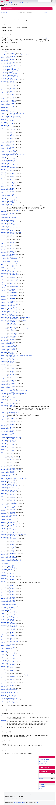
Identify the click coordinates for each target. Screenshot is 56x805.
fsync (4, 241)
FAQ (20, 2)
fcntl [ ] (9, 160)
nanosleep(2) (13, 400)
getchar (3, 267)
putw (4, 455)
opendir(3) (13, 418)
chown (8, 101)
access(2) (12, 59)
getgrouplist (12, 279)
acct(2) (12, 62)
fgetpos (5, 180)
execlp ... (7, 134)
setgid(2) (12, 494)
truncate (7, 648)
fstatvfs (6, 238)
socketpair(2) (13, 562)
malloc (4, 370)
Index (5, 2)
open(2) (12, 406)
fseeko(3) (12, 224)
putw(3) (12, 456)
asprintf (3, 87)
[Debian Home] (2, 3)
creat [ (10, 116)
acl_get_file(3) (14, 71)
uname (4, 654)
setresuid (8, 525)
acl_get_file (8, 69)
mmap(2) (12, 392)
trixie (40, 773)
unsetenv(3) (13, 664)
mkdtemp (5, 375)
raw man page (42, 763)
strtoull (8, 604)
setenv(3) (12, 491)
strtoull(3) (13, 606)
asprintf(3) (13, 88)
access (5, 57)
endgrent (3, 128)
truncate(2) (13, 650)
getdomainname (9, 273)
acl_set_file (9, 75)
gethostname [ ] (9, 290)
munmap (7, 396)
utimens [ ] (8, 672)
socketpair (11, 560)
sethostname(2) (14, 503)
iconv (14, 329)
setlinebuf (4, 504)
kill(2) (12, 342)
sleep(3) (12, 556)
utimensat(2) (13, 676)
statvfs (7, 569)
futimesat (9, 261)
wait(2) (12, 688)
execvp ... (7, 142)
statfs (6, 566)
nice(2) (12, 403)
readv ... (6, 475)
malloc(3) (12, 371)
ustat (5, 666)
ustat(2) (12, 667)
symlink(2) (13, 609)
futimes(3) (13, 260)
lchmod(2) (12, 345)
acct (4, 60)
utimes (6, 677)
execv (6, 136)
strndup (7, 584)
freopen (8, 217)
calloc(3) (12, 94)
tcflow (6, 616)
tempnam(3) (13, 635)
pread (11, 437)
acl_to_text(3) (14, 79)
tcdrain (5, 613)
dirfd (3, 119)
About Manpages (13, 2)
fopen (6, 204)
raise (3, 460)
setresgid (8, 522)
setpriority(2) (14, 515)
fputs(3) (12, 216)
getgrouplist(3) (14, 280)
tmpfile (3, 642)
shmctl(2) (12, 550)
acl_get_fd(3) (13, 68)
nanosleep (6, 399)
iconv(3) (12, 330)
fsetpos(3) (13, 227)
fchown (8, 151)
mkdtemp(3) (13, 377)
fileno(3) (12, 188)
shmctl (8, 548)
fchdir (5, 145)
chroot (5, 104)
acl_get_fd (6, 66)
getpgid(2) (13, 298)
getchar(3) (13, 268)
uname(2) (12, 655)
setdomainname (9, 487)
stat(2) (12, 565)
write (9, 698)
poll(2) (12, 433)
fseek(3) (12, 221)
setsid (2, 531)
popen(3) (12, 436)
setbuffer (7, 484)
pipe (4, 425)
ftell (3, 243)
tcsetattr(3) (13, 629)
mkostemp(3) (13, 383)
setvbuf (8, 543)
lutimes (7, 367)
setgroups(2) (13, 500)
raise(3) (12, 462)
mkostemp (7, 381)
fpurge (3, 198)
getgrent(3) (13, 277)
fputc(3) (12, 213)
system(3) (12, 611)
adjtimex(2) (13, 85)
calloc (6, 92)
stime (3, 572)
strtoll (8, 598)
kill (4, 340)
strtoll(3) (13, 600)
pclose (3, 422)
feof (3, 169)
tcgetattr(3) (13, 623)
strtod (6, 587)
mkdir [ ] (7, 372)
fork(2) (12, 194)
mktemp (5, 387)
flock (6, 189)
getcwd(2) (12, 271)
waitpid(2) (13, 697)
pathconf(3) (13, 421)
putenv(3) (12, 450)
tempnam (6, 634)
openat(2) (12, 414)
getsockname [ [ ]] (15, 317)
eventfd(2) (13, 132)
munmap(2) (12, 397)
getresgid (8, 305)
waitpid (8, 695)
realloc (5, 466)
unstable (6, 4)
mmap (14, 390)
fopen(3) (18, 210)
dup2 (5, 125)
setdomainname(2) (14, 488)
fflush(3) (12, 176)
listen (7, 358)
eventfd (7, 131)
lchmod (6, 343)
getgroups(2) (13, 283)
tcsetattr (9, 628)
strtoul (8, 601)
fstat (5, 229)
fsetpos (5, 226)
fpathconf (7, 195)
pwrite (11, 458)
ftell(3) (12, 245)
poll (7, 431)
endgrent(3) (13, 129)
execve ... (7, 139)
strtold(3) (13, 597)
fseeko (7, 223)
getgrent (3, 276)
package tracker (43, 761)
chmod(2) (12, 100)
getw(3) (12, 327)
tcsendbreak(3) (14, 626)
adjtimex (4, 84)
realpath (11, 469)
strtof (6, 590)
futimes (9, 258)
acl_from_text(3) (14, 65)
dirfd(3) (12, 120)
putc (3, 443)
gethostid (3, 287)
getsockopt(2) (13, 321)
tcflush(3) (13, 620)
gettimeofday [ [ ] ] (8, 323)
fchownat (13, 154)
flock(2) (12, 191)
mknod (7, 378)
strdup (4, 578)
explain (10, 4)
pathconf (7, 419)
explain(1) (4, 12)
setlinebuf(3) (13, 506)
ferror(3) (12, 173)
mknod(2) (12, 380)
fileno (3, 186)
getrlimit (7, 311)
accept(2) (12, 53)
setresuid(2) (13, 526)
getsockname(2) (14, 318)
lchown (9, 346)
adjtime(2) (13, 82)
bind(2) (12, 91)
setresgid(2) (13, 524)
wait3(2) (12, 691)
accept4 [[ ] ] (16, 54)
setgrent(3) (13, 497)
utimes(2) (12, 679)
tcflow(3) (12, 617)
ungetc (4, 657)
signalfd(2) (13, 553)
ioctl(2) (12, 339)
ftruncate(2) (13, 254)
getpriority (7, 302)
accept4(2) (13, 56)
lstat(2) (12, 365)
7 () (41, 788)
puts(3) (12, 453)
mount (15, 393)
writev (9, 701)
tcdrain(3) (13, 614)
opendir (5, 416)
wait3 (9, 689)
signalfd (8, 551)
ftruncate (7, 252)
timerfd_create (9, 639)
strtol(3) (12, 594)
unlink (5, 660)
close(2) (12, 109)
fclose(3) (12, 158)
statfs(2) (12, 568)
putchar (3, 446)
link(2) (12, 353)
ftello (3, 246)
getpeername (13, 293)
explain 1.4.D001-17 (26, 794)
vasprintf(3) (13, 682)
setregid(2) (13, 518)
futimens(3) (13, 257)
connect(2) (13, 114)
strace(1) (44, 38)
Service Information (27, 2)
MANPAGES (6, 0)
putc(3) (12, 444)
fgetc (3, 177)
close (4, 107)
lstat (5, 364)
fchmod (6, 148)
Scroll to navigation (7, 8)
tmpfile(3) (13, 644)
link (6, 352)
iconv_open (8, 334)
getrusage (6, 314)
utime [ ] (8, 669)
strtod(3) (12, 588)
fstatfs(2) (13, 236)
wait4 (10, 692)
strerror (3, 581)
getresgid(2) (13, 307)
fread (7, 201)
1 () (41, 784)
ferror (3, 172)
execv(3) (12, 138)
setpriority (8, 513)
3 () (42, 786)
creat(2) (12, 117)
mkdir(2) (12, 374)
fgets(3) (12, 185)
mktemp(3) (12, 389)
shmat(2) (12, 547)
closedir (4, 110)
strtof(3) (12, 591)
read (8, 463)
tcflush (7, 619)
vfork (2, 683)
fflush (3, 175)
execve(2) (12, 141)
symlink (7, 607)
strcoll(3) (13, 576)
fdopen (5, 163)
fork (2, 192)
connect (12, 113)
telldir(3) (13, 632)
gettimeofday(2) (14, 324)
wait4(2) (12, 694)
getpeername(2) (14, 295)
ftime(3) (12, 251)
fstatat (11, 232)
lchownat (10, 349)
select (14, 478)
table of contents (44, 767)
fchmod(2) (12, 150)
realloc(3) (13, 468)
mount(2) (12, 395)
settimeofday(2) (14, 538)
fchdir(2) (12, 147)
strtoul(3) (13, 603)
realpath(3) (13, 471)
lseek (8, 361)
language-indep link (44, 759)
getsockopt (13, 320)
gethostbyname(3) (14, 286)
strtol (7, 592)
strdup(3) (12, 579)
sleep (4, 554)
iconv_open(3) (13, 336)
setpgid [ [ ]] (7, 507)
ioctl (8, 337)
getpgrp (4, 299)
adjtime (7, 81)
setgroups (8, 499)
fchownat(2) (13, 156)
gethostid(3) (13, 289)
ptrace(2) (12, 441)
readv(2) (12, 477)
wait (4, 686)
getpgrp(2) (13, 301)
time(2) (12, 638)
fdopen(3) (12, 164)
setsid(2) (12, 532)
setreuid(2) (13, 521)
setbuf (5, 481)
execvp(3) (12, 144)
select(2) (12, 480)
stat (4, 563)
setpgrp (5, 510)
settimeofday (6, 537)
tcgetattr (7, 622)
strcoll (4, 575)
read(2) (12, 465)
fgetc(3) (12, 179)
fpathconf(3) (13, 197)
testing (41, 776)
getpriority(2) (14, 304)
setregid (6, 516)
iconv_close (5, 331)
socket (9, 557)
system (5, 610)
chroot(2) (12, 106)
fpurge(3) (12, 200)
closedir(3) (13, 112)
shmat (8, 546)
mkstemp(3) (13, 386)
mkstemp (5, 384)
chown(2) (12, 103)
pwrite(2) (12, 459)
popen (6, 434)
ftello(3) (12, 248)
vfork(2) (12, 685)
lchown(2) (12, 348)
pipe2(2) (12, 430)
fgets (7, 183)
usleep (4, 651)
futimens (6, 255)
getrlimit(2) (13, 312)
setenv (9, 490)
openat (10, 412)
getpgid (4, 296)
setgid (4, 493)
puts (2, 452)
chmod (9, 98)
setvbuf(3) (13, 544)
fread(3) (12, 202)
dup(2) (11, 123)
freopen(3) (13, 219)
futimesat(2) (13, 263)
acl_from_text (6, 63)
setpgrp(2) (13, 512)
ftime (3, 249)
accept (8, 51)
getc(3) (12, 266)
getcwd (5, 270)
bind (9, 90)
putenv (4, 449)
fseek (7, 220)
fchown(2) (12, 153)
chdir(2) (12, 97)
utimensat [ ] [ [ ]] (15, 675)
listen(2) (12, 359)
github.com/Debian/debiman (19, 802)
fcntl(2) (12, 161)
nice (3, 402)
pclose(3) (12, 424)
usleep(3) (12, 653)
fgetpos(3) (13, 182)
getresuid (8, 308)
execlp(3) (12, 135)
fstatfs (6, 235)
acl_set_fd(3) (13, 73)
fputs (4, 214)
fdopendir (5, 166)
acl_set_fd (7, 72)
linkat (16, 355)
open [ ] (9, 405)
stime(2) (12, 573)
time (2, 636)
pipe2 (6, 428)
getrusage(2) (13, 315)
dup (4, 122)
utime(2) (12, 670)
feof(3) (12, 170)
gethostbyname (6, 285)
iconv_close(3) (14, 333)
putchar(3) (13, 447)
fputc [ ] (5, 211)
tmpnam (5, 645)
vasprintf (8, 680)
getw (3, 326)
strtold (6, 595)
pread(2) (12, 439)
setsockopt (13, 534)
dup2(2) (12, 126)
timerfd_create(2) (15, 641)
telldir (4, 631)
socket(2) (12, 559)
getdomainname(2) (14, 274)
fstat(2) (12, 230)
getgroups (8, 282)
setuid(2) (12, 541)
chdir (5, 95)
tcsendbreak (9, 625)
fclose (3, 157)
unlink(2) (12, 661)
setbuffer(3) (13, 485)
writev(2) (12, 702)
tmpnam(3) (12, 647)
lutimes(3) (13, 368)
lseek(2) (12, 362)
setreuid (6, 519)
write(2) (12, 699)
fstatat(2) (13, 233)
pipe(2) (12, 427)
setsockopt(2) (13, 535)
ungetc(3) (12, 658)
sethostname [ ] (9, 502)
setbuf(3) (12, 482)
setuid (4, 540)
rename (7, 472)
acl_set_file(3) (14, 76)
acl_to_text (7, 78)
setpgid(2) (13, 509)
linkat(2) (12, 356)
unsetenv (4, 663)
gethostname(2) (14, 292)
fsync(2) (12, 242)
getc (3, 264)
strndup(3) (13, 585)
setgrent (3, 496)
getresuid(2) (13, 310)
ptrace (9, 440)
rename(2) (12, 474)
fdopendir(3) (13, 167)
